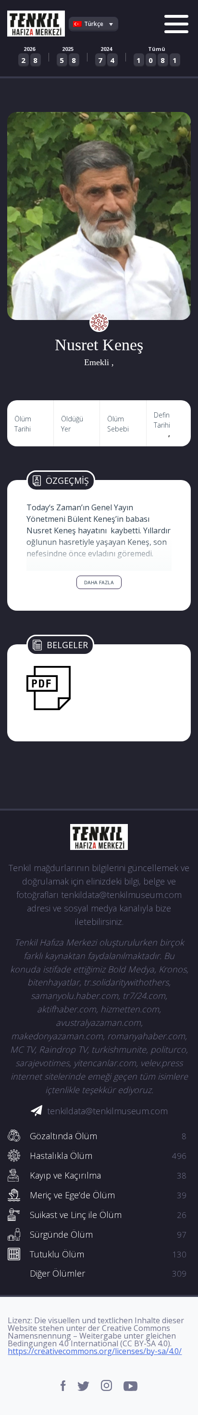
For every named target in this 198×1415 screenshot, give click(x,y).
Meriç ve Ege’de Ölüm (108, 1195)
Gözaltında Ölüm (108, 1136)
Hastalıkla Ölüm (108, 1155)
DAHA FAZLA (99, 582)
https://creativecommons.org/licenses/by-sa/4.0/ (95, 1351)
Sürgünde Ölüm (108, 1234)
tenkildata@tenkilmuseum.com (107, 1111)
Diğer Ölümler (108, 1273)
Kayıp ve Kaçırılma (108, 1175)
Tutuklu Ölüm (108, 1254)
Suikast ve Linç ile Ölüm (108, 1214)
